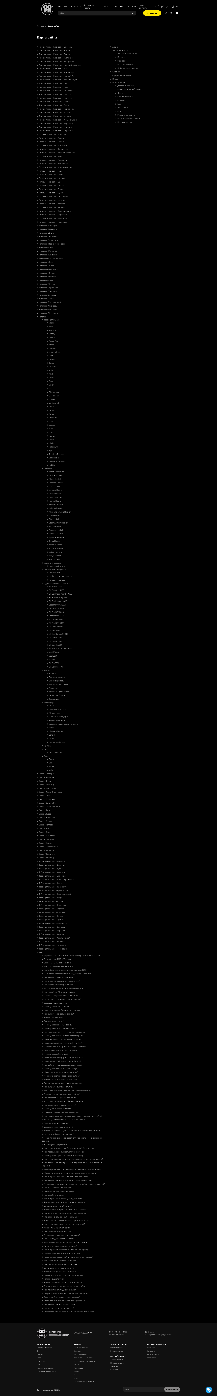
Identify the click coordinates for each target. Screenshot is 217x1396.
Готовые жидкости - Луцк (50, 171)
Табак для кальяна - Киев (50, 883)
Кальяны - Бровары (48, 226)
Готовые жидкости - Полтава (52, 185)
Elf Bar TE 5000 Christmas (60, 649)
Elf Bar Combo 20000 (58, 634)
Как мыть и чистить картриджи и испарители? (66, 1213)
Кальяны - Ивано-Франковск (52, 244)
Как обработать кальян (54, 1195)
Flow (51, 356)
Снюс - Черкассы (47, 850)
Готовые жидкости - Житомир (53, 145)
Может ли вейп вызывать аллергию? (61, 1072)
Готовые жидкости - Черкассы (53, 215)
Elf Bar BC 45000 (56, 586)
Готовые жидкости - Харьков (52, 204)
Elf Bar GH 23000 (56, 590)
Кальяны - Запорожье (49, 240)
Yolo (51, 370)
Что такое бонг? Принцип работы (59, 992)
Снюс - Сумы (44, 832)
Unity (51, 385)
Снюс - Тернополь (47, 836)
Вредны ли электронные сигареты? (60, 1246)
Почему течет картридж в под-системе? (62, 1253)
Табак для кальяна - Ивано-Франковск (56, 879)
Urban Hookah (55, 552)
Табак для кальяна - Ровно (51, 916)
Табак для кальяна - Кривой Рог (53, 890)
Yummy (52, 330)
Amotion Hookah (56, 472)
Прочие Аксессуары (58, 717)
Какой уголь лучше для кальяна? (59, 1191)
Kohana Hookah (56, 508)
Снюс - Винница (46, 777)
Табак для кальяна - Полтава (52, 912)
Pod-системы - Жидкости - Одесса (55, 94)
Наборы (52, 673)
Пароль (120, 57)
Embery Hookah (56, 490)
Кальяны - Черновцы (48, 313)
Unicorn (52, 367)
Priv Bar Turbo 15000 (58, 608)
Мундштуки (54, 713)
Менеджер (152, 13)
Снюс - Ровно (45, 828)
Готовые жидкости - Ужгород (52, 200)
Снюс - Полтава (46, 825)
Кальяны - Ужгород (48, 291)
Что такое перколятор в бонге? (58, 985)
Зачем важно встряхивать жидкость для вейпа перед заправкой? (74, 1184)
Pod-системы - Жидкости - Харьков (55, 116)
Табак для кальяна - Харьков (52, 930)
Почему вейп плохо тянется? (57, 1109)
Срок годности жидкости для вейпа (60, 1050)
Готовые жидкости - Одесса (52, 182)
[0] (156, 7)
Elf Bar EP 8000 (56, 627)
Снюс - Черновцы (47, 858)
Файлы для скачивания (128, 68)
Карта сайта (53, 26)
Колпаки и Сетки (57, 742)
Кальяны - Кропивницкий (51, 258)
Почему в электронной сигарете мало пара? (65, 1155)
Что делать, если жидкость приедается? (62, 999)
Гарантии (151, 1348)
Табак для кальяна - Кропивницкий (55, 894)
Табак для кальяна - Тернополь (53, 923)
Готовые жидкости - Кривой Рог (54, 164)
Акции (115, 47)
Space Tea (53, 341)
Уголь (51, 323)
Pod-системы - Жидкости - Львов (54, 87)
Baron (51, 759)
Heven (52, 359)
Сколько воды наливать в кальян (59, 1239)
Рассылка (114, 1370)
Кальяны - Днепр (46, 233)
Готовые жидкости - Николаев (53, 178)
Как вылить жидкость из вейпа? (59, 1014)
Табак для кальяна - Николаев (52, 905)
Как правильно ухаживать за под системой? (64, 1224)
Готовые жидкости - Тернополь (53, 196)
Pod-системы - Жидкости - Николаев (56, 91)
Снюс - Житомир (46, 785)
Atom (51, 345)
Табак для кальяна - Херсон (51, 934)
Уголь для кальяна (52, 563)
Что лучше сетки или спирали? (58, 1188)
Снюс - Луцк (44, 810)
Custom (52, 337)
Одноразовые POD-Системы (57, 583)
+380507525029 (81, 1333)
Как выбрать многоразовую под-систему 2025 (65, 970)
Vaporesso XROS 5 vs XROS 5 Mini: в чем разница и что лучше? (72, 955)
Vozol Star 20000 (56, 619)
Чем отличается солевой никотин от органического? (68, 1257)
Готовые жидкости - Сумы (51, 193)
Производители (116, 1348)
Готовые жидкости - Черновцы (53, 222)
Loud (51, 421)
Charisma (53, 418)
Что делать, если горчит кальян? (59, 1308)
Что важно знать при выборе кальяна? (61, 1217)
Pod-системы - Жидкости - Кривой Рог (57, 76)
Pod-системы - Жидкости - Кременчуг (56, 72)
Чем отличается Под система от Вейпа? (62, 1061)
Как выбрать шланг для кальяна (58, 977)
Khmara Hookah (56, 504)
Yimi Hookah (54, 559)
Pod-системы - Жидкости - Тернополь (56, 109)
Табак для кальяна (52, 320)
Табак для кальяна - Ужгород (52, 927)
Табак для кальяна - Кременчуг (53, 887)
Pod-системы (55, 573)
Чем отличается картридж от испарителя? (64, 1058)
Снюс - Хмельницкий (48, 847)
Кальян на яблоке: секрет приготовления (63, 1282)
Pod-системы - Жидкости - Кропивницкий (58, 80)
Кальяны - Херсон (47, 298)
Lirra (51, 432)
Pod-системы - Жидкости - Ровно (54, 101)
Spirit (51, 450)
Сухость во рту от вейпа (55, 1021)
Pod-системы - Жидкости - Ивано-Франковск (60, 65)
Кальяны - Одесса (47, 273)
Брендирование (125, 97)
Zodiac (52, 425)
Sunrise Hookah (56, 534)
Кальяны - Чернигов (48, 309)
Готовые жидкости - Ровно (51, 189)
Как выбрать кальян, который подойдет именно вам (68, 1180)
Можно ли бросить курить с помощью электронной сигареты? (73, 1130)
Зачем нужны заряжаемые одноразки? (62, 1235)
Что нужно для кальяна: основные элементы (64, 1032)
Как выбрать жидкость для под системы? (63, 1065)
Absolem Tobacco (57, 461)
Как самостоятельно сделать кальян (60, 1264)
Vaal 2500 (53, 656)
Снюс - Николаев (47, 817)
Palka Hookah (55, 515)
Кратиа (47, 746)
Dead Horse (54, 396)
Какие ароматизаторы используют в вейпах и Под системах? (72, 1169)
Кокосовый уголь (57, 566)
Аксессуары (49, 703)
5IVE (51, 429)
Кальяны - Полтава (47, 277)
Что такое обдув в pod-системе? (59, 1134)
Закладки (114, 1366)
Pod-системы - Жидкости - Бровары (55, 47)
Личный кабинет (120, 50)
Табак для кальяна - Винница (52, 865)
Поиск (115, 79)
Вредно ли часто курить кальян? (59, 1268)
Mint (51, 374)
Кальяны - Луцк (46, 262)
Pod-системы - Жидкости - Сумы (54, 105)
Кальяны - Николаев (48, 269)
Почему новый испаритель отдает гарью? (63, 1036)
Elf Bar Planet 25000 (58, 601)
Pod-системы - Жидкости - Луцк (53, 83)
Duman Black (55, 352)
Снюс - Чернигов (47, 854)
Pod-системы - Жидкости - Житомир (56, 58)
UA (65, 7)
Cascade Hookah (56, 483)
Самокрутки (54, 699)
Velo (51, 770)
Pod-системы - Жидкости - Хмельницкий (58, 120)
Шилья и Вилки (56, 731)
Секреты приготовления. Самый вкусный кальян (66, 1293)
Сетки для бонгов (57, 695)
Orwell (52, 399)
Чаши (51, 727)
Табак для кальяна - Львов (51, 901)
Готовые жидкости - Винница (52, 138)
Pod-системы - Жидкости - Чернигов (56, 127)
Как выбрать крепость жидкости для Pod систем (66, 1177)
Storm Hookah (55, 526)
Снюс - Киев (44, 796)
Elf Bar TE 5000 (55, 645)
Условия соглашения (127, 115)
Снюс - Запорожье (47, 788)
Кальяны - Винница (48, 229)
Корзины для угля (57, 709)
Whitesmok (54, 403)
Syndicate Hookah (57, 537)
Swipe (51, 414)
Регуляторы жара (57, 720)
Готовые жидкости (57, 580)
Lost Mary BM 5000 (57, 616)
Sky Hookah (54, 519)
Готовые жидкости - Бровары (52, 134)
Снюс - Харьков (46, 843)
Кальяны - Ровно (46, 280)
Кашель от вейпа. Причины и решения (62, 1010)
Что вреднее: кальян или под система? (62, 981)
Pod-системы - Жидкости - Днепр (54, 54)
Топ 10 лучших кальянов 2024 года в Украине (64, 1120)
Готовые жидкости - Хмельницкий (55, 211)
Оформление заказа (121, 75)
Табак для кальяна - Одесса (51, 909)
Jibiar (51, 326)
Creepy (52, 334)
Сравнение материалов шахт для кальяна (63, 1083)
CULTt (51, 407)
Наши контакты (143, 6)
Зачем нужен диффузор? (55, 1144)
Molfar (52, 443)
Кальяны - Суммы (47, 284)
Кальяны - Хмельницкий (50, 302)
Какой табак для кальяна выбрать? (60, 1271)
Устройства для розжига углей (63, 724)
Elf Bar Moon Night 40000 (60, 594)
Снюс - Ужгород (46, 839)
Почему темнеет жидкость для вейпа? (62, 1094)
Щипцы (52, 738)
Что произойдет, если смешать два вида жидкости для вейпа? (73, 1116)
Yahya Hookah (55, 556)
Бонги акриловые (57, 681)
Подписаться (172, 1389)
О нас (120, 93)
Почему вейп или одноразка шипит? (61, 1028)
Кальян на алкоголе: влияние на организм (63, 1275)
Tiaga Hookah (55, 541)
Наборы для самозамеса (60, 576)
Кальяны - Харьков (47, 295)
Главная (40, 26)
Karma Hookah (55, 501)
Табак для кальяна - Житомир (52, 872)
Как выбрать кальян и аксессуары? (60, 1304)
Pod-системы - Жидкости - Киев (54, 69)
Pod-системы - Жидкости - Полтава (55, 98)
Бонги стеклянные (57, 677)
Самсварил (54, 458)
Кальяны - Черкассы (48, 306)
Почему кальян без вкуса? (56, 1054)
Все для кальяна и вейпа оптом (58, 966)
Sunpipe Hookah (56, 530)
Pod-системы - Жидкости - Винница (55, 50)
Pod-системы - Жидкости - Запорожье (56, 61)
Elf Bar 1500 (54, 663)
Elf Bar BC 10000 (56, 612)
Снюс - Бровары (46, 774)
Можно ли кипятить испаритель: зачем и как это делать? (70, 1173)
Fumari (52, 436)
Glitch (51, 439)
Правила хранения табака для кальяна (61, 1112)
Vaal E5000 (54, 652)
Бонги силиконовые (58, 684)
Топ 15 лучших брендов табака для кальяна (63, 1101)
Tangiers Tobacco (56, 454)
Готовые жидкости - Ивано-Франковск (57, 153)
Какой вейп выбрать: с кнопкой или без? (63, 1043)
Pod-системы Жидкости (55, 570)
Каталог (42, 317)
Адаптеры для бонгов (59, 692)
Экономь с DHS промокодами (57, 963)
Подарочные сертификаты (84, 1382)
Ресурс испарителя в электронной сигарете (65, 1202)
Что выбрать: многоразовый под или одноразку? (66, 1250)
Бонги (47, 670)
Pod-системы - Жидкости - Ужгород (55, 112)
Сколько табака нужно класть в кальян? (62, 1297)
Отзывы (121, 100)
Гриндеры (53, 688)
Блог (134, 7)
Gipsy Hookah (55, 494)
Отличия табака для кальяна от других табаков (65, 1286)
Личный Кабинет (116, 1360)
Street (51, 766)
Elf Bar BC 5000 (56, 641)
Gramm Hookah (56, 497)
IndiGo (52, 465)
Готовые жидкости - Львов (51, 174)
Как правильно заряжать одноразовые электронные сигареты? (73, 1159)
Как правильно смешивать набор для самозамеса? (67, 1090)
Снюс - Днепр (45, 781)
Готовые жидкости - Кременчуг (53, 160)
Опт (128, 7)
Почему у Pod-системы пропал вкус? (61, 1068)
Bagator (52, 348)
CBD (46, 749)
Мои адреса (122, 61)
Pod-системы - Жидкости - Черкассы (56, 123)
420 (50, 388)
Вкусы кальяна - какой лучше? (58, 1206)
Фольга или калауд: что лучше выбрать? (62, 1039)
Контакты (151, 1351)
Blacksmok (54, 392)
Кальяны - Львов (46, 266)
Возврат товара (153, 1354)
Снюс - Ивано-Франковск (50, 792)
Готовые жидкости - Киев (51, 156)
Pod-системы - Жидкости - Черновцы (56, 131)
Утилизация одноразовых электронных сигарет (66, 1242)
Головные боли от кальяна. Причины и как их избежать (69, 1312)
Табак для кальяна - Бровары (52, 861)
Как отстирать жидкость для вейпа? (60, 1098)
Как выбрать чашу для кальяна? (58, 1087)
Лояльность (119, 7)
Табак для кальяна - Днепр (51, 868)
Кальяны (48, 469)
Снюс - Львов (45, 814)
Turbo (51, 363)
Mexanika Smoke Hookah (60, 512)
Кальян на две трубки (54, 1279)
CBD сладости (55, 752)
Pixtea (51, 377)
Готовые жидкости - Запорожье (53, 149)
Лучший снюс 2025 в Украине (57, 959)
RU (59, 7)
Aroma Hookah (55, 475)
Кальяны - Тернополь (48, 288)
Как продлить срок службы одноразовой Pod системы (69, 1148)
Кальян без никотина (53, 1017)
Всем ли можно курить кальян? (58, 1127)
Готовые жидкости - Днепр (51, 142)
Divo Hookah (54, 486)
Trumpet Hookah (56, 548)
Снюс (46, 756)
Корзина (116, 72)
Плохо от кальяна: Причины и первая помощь (65, 1047)
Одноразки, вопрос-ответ (56, 1003)
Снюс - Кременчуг (47, 799)
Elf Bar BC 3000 (56, 638)
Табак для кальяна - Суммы (51, 920)
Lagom (52, 410)
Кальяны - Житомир (48, 236)
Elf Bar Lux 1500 (56, 667)
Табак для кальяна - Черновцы (53, 949)
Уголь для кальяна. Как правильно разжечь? (64, 1301)
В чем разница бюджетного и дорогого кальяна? (66, 1220)
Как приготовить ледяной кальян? (60, 1290)
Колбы (52, 706)
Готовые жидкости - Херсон (52, 207)
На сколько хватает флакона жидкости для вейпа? (67, 974)
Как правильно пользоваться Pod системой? (64, 1152)
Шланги (52, 735)
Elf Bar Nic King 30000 (59, 597)
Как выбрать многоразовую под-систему (63, 1199)
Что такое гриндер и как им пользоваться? (64, 988)
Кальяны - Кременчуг (49, 251)
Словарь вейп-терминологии (57, 1231)
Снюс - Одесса (45, 821)
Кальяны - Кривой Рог (49, 255)
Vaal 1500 (53, 659)
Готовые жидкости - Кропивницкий (55, 167)
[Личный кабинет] (167, 7)
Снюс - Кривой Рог (48, 803)
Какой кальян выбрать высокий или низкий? (65, 1209)
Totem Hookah (55, 545)
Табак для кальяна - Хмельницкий (54, 938)
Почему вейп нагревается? (56, 1123)
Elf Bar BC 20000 (56, 623)
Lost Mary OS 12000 (57, 605)
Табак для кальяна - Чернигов (52, 945)
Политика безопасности (128, 118)
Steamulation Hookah (58, 523)
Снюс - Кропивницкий (49, 806)
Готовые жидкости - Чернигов (53, 218)
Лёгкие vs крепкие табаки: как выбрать (62, 1076)
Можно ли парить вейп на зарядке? (60, 1079)
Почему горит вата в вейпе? (57, 1006)
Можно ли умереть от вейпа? (57, 1228)
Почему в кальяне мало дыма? (58, 1025)
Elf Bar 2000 (54, 630)
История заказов (125, 64)
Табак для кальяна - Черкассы (52, 941)
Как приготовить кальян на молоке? (60, 1261)
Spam (51, 381)
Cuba (51, 763)
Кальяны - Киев (46, 247)
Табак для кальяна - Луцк (50, 898)
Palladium (53, 447)
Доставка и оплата (88, 6)
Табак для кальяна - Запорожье (53, 876)
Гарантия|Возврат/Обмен (129, 89)
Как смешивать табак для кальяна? (60, 1105)
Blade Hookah (55, 479)
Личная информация (127, 53)
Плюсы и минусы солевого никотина (61, 996)
